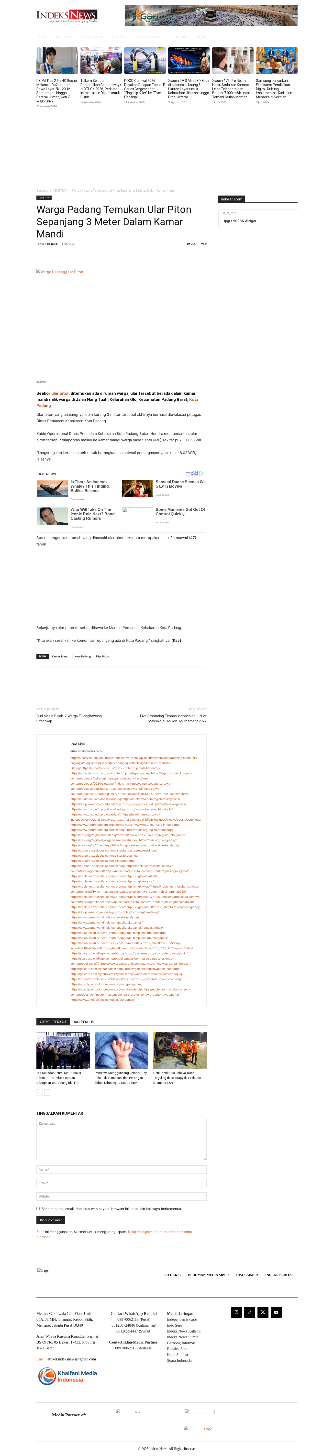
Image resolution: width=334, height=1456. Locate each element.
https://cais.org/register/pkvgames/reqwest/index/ (104, 840)
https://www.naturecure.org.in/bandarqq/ (152, 825)
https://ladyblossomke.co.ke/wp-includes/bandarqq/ (153, 794)
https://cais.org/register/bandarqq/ (150, 830)
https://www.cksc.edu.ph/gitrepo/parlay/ (97, 809)
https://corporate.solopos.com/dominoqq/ (98, 866)
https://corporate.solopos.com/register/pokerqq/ (102, 861)
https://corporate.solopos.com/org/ (158, 979)
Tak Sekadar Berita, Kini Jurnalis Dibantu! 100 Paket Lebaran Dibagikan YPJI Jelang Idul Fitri (58, 1078)
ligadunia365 (149, 763)
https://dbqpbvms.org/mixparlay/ (92, 912)
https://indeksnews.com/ (86, 751)
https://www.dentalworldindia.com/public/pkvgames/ (106, 922)
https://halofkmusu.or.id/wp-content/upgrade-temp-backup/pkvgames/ (119, 938)
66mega (75, 768)
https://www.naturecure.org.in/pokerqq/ (97, 825)
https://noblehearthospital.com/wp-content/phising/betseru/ (111, 897)
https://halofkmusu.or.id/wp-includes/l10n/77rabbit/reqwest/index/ (148, 948)
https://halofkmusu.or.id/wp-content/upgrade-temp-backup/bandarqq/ (118, 933)
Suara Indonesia (179, 1360)
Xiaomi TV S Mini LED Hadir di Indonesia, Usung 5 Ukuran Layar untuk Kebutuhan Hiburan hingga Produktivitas (189, 89)
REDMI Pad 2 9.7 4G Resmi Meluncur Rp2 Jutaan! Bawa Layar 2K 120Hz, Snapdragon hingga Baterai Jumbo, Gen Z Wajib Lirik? (56, 91)
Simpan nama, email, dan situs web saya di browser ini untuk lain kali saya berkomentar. (112, 1209)
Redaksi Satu (177, 1349)
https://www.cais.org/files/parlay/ (123, 963)
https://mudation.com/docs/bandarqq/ (96, 799)
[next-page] (47, 1092)
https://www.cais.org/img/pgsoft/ (169, 963)
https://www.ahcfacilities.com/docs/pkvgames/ (102, 999)
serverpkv (108, 763)
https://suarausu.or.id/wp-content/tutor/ (97, 953)
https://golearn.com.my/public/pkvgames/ (98, 974)
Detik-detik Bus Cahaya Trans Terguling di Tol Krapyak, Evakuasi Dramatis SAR (177, 1078)
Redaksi (52, 244)
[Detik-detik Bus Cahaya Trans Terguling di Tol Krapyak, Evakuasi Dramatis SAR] (180, 1050)
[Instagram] (236, 1312)
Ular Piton (102, 656)
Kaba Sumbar (177, 1355)
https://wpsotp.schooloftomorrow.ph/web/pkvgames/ (106, 984)
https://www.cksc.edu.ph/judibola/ (149, 809)
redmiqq (176, 758)
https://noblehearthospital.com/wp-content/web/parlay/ (142, 994)
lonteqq (95, 763)
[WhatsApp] (75, 255)
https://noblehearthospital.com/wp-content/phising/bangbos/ (112, 881)
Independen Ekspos (182, 1319)
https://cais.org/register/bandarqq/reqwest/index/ (103, 835)
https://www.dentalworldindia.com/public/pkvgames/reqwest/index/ (116, 927)
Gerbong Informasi (181, 1343)
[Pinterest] (64, 255)
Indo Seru (174, 1325)
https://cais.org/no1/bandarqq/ (90, 845)
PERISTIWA (60, 190)
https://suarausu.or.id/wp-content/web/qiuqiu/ (156, 953)
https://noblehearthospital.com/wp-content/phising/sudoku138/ (113, 876)
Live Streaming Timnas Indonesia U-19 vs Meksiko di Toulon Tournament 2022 (173, 718)
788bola (134, 763)
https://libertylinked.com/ (87, 758)
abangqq (122, 763)
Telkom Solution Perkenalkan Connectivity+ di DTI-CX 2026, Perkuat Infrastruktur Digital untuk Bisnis (101, 89)
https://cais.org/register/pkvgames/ (162, 835)
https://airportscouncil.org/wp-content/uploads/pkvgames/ (110, 773)
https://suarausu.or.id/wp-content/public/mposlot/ (104, 958)
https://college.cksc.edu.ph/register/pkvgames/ (154, 804)
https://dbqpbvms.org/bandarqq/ (137, 912)
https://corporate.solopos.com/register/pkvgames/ (104, 855)
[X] (52, 255)
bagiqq (75, 763)
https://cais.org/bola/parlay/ (158, 840)
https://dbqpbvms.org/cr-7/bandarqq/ (95, 804)
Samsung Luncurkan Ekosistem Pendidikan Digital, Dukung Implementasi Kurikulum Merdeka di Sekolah (274, 89)
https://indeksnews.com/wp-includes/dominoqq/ (138, 758)
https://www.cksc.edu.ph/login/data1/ (96, 814)
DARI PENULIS (83, 1022)
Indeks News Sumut (182, 1337)
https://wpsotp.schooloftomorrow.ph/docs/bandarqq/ (106, 989)
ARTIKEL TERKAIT (53, 1022)
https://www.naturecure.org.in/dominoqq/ (98, 830)
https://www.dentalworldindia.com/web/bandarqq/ (104, 917)
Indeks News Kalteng (183, 1331)
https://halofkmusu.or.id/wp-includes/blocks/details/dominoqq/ (158, 819)
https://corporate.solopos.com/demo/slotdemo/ (102, 979)
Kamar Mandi (60, 656)
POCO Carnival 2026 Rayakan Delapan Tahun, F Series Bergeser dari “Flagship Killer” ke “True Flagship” (144, 89)
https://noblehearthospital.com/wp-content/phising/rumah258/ (143, 891)
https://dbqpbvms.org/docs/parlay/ (177, 907)
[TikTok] (249, 1312)
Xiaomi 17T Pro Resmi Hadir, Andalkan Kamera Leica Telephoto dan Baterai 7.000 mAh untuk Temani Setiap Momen (231, 89)
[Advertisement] (167, 146)
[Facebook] (41, 255)
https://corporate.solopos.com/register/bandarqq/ (145, 845)
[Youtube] (276, 1312)
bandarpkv (190, 758)
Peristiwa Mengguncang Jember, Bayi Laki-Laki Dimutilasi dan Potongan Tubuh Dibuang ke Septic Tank (121, 1078)
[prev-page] (39, 1092)
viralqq (85, 763)
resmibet (165, 763)
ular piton (60, 393)
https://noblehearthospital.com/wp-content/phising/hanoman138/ (149, 902)
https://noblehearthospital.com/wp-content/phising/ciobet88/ (112, 907)
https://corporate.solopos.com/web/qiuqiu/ (156, 974)
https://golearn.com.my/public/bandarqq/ (152, 969)
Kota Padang (83, 656)
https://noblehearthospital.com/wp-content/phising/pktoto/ (110, 886)
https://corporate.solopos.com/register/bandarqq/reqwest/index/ (113, 850)
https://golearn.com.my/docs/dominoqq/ (97, 969)
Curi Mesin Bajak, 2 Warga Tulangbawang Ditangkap (69, 718)
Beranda (42, 190)
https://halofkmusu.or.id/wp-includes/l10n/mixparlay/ (106, 943)
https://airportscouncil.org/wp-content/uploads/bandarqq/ (120, 768)
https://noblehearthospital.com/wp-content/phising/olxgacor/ (147, 871)
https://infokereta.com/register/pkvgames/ (151, 799)
